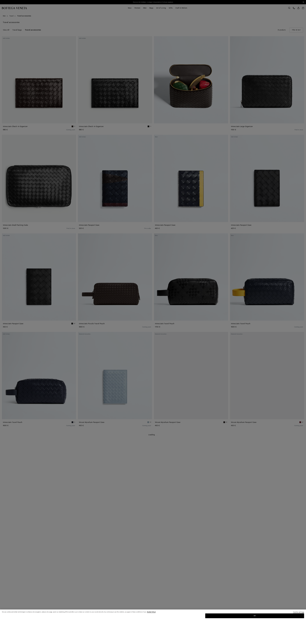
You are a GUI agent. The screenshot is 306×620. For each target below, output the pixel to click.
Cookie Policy (151, 612)
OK (255, 616)
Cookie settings (298, 612)
